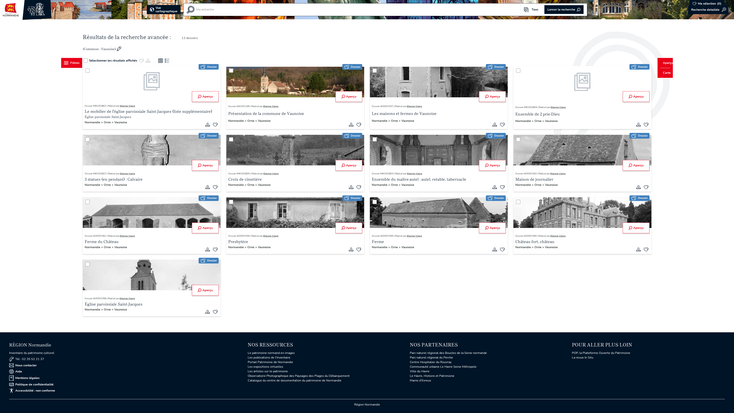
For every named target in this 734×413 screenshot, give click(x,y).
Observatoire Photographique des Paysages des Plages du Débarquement (299, 376)
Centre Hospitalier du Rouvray (430, 362)
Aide (18, 371)
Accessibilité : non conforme (35, 391)
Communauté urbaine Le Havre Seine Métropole (443, 367)
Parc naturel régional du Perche (431, 357)
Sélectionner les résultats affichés (120, 61)
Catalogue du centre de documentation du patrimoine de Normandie (294, 380)
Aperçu (211, 96)
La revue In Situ (582, 357)
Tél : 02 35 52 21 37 (29, 359)
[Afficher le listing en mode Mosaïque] (168, 60)
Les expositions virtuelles (265, 367)
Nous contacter (26, 365)
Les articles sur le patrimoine (268, 371)
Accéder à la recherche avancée (708, 9)
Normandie (100, 122)
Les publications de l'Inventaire (269, 357)
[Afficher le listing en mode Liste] (174, 60)
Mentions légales (27, 378)
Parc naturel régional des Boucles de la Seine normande (448, 353)
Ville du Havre (420, 371)
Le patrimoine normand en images (271, 353)
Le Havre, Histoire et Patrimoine (432, 376)
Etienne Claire (134, 105)
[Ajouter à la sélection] (218, 124)
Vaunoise (127, 122)
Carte (664, 73)
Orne (115, 122)
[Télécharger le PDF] (211, 124)
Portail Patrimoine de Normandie (270, 362)
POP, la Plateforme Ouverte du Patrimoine (601, 353)
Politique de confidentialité (34, 384)
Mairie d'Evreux (420, 380)
